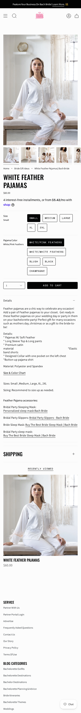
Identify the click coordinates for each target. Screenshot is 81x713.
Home (6, 168)
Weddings (8, 709)
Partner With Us (11, 607)
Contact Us (9, 634)
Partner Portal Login (13, 614)
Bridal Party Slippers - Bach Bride (49, 418)
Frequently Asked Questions (18, 627)
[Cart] (77, 16)
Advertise (8, 621)
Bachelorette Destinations (17, 675)
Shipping (12, 454)
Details (7, 300)
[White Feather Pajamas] (40, 515)
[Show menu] (5, 16)
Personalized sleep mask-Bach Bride (25, 411)
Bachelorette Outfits (14, 669)
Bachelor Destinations (15, 682)
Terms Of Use (10, 654)
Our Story (8, 641)
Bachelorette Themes (14, 702)
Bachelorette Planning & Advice (20, 689)
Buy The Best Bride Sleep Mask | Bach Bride (51, 425)
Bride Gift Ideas (21, 168)
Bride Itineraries (11, 695)
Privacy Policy (10, 647)
